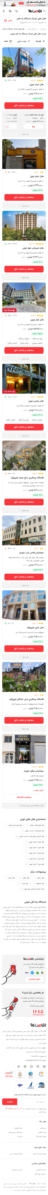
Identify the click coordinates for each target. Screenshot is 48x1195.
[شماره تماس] (16, 11)
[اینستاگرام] (44, 1066)
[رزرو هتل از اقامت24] (35, 11)
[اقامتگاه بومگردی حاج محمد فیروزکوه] (24, 455)
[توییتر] (18, 1066)
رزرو (33, 126)
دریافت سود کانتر (40, 1174)
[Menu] (44, 11)
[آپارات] (31, 1066)
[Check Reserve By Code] (10, 11)
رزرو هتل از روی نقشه (15, 1132)
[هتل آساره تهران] (24, 62)
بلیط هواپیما (18, 1128)
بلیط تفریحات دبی (16, 1153)
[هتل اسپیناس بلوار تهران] (24, 226)
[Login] (3, 11)
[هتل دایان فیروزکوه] (24, 605)
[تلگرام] (25, 1066)
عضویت (10, 1101)
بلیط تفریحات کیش (39, 1153)
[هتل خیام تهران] (24, 154)
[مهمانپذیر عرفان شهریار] (24, 749)
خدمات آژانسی (41, 1170)
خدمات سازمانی (17, 1170)
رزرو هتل (43, 1128)
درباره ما (19, 1136)
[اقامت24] (38, 1025)
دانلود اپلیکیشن (34, 979)
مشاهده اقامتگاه (24, 797)
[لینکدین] (37, 1066)
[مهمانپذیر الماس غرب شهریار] (24, 530)
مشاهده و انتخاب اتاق (24, 105)
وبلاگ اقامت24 (41, 1136)
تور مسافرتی (42, 1132)
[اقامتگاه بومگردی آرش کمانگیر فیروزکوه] (24, 677)
